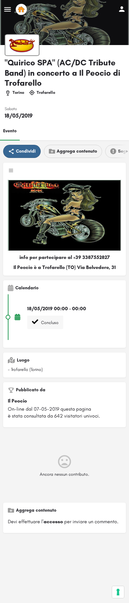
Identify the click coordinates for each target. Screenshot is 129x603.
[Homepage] (22, 9)
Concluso (49, 322)
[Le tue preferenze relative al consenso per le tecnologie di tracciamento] (118, 592)
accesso (53, 521)
